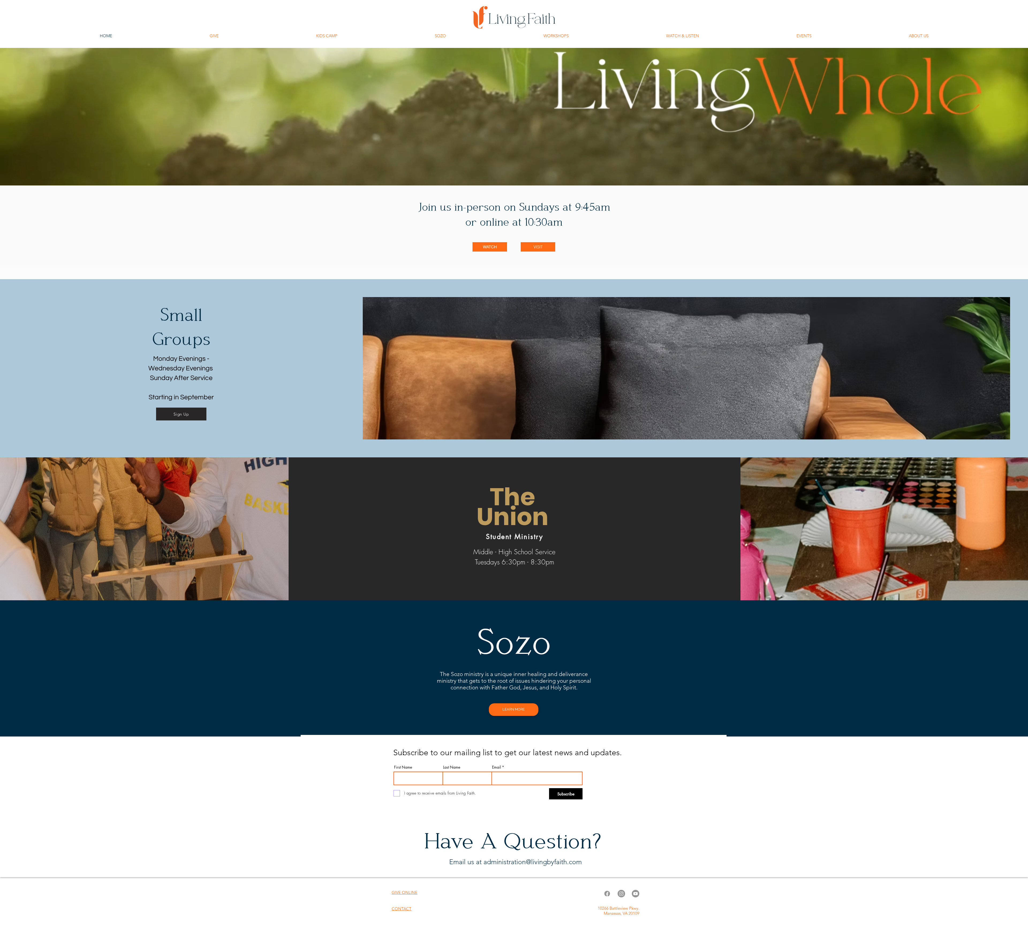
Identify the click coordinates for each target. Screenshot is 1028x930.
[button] (682, 36)
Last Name (451, 767)
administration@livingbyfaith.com (532, 862)
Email (496, 767)
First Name (403, 767)
